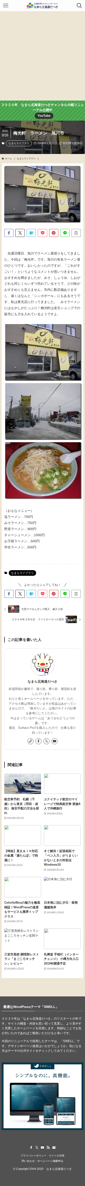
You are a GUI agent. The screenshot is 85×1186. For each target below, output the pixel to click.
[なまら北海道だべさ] (42, 5)
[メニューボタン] (5, 5)
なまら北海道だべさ (42, 681)
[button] (8, 233)
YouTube (44, 115)
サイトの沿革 (56, 1155)
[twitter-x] (46, 741)
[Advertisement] (42, 56)
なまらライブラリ (18, 143)
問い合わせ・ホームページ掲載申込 (42, 1161)
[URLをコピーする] (76, 233)
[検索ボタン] (79, 5)
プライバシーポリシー (34, 1155)
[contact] (54, 1147)
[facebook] (38, 741)
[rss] (48, 1147)
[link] (30, 741)
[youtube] (54, 741)
